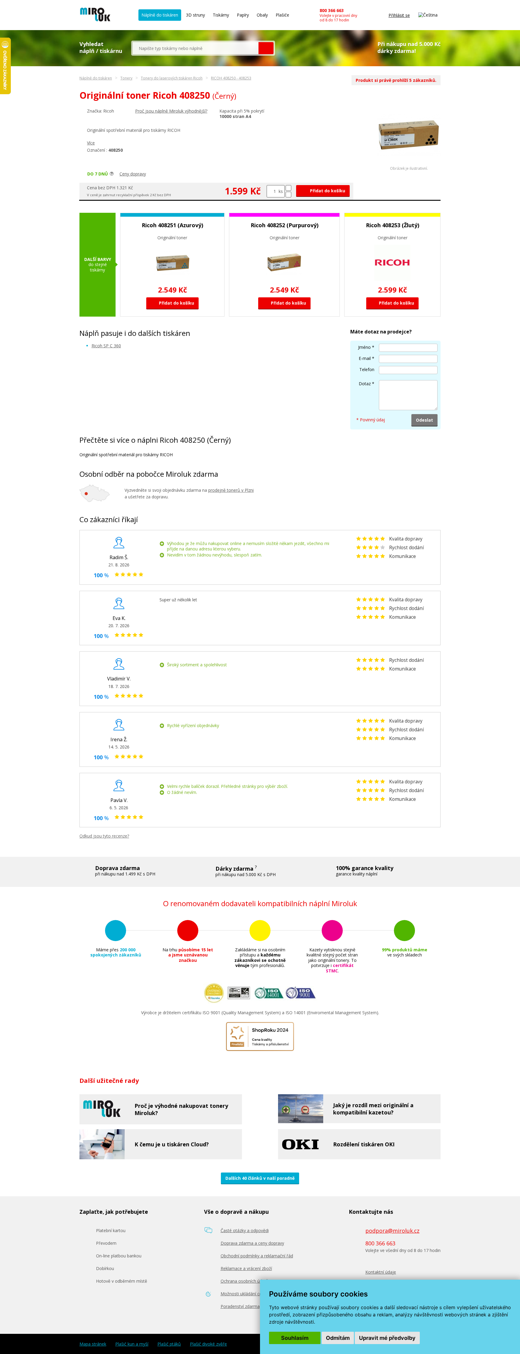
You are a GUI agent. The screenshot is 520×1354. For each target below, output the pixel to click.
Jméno (364, 347)
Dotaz (365, 383)
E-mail (365, 358)
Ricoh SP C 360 (106, 346)
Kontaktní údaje (380, 1272)
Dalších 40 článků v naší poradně (260, 1178)
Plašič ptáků (169, 1344)
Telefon (366, 369)
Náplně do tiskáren (159, 15)
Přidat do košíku (327, 191)
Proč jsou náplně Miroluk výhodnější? (171, 111)
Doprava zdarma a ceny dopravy (252, 1243)
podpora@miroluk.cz (392, 1230)
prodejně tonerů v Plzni (231, 490)
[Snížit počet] (288, 194)
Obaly (262, 15)
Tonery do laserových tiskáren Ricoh (172, 78)
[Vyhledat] (266, 48)
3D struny (195, 15)
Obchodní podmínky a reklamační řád (257, 1256)
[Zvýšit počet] (288, 188)
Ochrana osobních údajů (244, 1281)
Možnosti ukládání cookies (246, 1294)
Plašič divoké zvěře (208, 1344)
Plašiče (282, 15)
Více (91, 143)
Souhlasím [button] (294, 1338)
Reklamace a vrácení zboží (246, 1268)
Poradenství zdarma (240, 1306)
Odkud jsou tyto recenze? (104, 836)
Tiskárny (221, 15)
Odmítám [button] (338, 1338)
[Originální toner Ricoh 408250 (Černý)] (409, 165)
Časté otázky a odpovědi (245, 1230)
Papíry (243, 15)
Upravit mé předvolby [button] (387, 1338)
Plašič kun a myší (131, 1344)
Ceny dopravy (132, 174)
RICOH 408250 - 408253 (231, 78)
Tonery (126, 78)
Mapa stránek (92, 1344)
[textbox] (195, 48)
